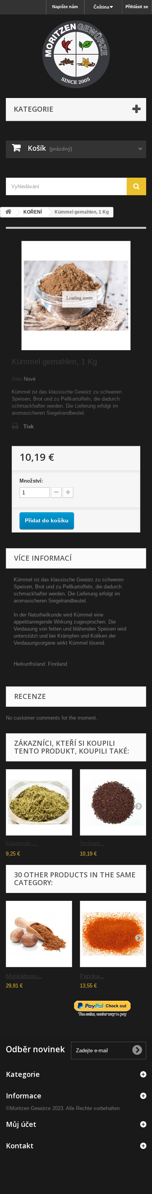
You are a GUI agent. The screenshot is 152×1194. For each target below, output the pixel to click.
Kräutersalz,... (22, 843)
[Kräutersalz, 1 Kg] (39, 802)
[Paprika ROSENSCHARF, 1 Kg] (113, 934)
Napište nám (65, 6)
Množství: (31, 481)
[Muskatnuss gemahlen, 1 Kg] (39, 934)
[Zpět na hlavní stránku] (8, 212)
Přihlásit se (136, 6)
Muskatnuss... (24, 976)
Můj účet (21, 1124)
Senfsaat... (92, 843)
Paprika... (92, 976)
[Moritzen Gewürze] (76, 54)
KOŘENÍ (32, 212)
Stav (17, 379)
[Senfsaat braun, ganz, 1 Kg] (113, 802)
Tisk (28, 426)
